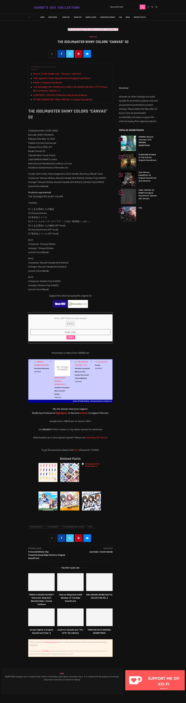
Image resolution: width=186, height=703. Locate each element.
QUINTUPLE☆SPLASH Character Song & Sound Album (60, 95)
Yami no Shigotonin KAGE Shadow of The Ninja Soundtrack (70, 598)
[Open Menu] (29, 17)
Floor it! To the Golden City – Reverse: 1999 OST (57, 73)
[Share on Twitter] (70, 54)
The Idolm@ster (52, 527)
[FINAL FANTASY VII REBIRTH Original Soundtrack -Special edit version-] (128, 196)
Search (142, 7)
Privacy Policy (140, 17)
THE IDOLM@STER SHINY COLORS (73, 527)
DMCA (128, 17)
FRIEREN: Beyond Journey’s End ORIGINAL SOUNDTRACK (146, 141)
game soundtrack (36, 527)
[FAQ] (128, 214)
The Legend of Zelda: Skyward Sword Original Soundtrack (61, 78)
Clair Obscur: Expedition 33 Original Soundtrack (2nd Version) (147, 176)
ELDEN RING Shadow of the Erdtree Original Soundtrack (147, 157)
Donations (52, 17)
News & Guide (91, 17)
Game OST (66, 17)
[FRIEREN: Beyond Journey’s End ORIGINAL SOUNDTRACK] (128, 143)
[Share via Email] (87, 54)
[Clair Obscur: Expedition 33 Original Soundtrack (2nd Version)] (128, 178)
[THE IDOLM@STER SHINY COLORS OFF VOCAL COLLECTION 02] (48, 475)
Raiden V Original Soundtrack (47, 82)
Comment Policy (50, 642)
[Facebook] (148, 6)
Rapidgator (62, 413)
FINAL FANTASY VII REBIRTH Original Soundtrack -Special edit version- (148, 194)
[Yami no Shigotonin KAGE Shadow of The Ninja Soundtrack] (70, 582)
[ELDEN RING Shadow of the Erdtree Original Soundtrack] (128, 161)
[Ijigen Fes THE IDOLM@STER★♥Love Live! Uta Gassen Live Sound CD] (48, 503)
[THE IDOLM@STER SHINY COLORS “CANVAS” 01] (91, 475)
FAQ (120, 17)
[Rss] (156, 6)
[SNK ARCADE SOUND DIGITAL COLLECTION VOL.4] (99, 582)
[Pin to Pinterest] (78, 54)
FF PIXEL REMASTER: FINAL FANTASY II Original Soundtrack (62, 99)
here (76, 450)
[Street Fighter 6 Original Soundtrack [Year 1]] (41, 617)
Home (42, 17)
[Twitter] (152, 6)
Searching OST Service (97, 437)
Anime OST (78, 17)
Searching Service (107, 17)
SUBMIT (70, 337)
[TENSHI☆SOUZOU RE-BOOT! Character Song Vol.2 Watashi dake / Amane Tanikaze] (41, 582)
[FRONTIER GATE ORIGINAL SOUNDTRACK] (99, 617)
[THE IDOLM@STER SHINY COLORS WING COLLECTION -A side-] (70, 475)
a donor (84, 413)
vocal (90, 527)
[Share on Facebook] (61, 54)
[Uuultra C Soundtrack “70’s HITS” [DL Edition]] (70, 617)
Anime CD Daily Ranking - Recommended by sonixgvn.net (92, 401)
